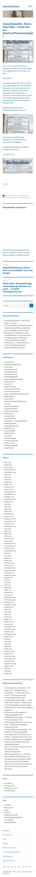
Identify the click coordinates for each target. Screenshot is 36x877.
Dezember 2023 (10, 519)
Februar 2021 (9, 592)
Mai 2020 (8, 614)
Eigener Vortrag (10, 386)
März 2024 (8, 511)
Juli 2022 (8, 553)
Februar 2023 (9, 538)
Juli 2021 (7, 580)
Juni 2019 (8, 641)
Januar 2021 (9, 595)
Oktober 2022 (9, 548)
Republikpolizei (11, 6)
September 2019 (10, 634)
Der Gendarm (22, 197)
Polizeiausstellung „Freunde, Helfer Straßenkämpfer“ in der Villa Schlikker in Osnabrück (19, 707)
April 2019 (8, 646)
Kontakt (7, 812)
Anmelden (8, 783)
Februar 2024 (9, 514)
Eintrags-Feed (10, 786)
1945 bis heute (10, 362)
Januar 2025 (9, 489)
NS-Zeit (7, 404)
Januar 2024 (9, 516)
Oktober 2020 (9, 602)
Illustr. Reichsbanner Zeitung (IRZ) (17, 394)
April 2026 (8, 465)
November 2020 (10, 600)
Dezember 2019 (10, 627)
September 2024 (10, 499)
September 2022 (10, 551)
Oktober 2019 (9, 632)
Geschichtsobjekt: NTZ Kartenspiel (17, 330)
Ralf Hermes (8, 195)
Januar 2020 (9, 624)
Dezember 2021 (10, 568)
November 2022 (10, 546)
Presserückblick (10, 431)
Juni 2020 (8, 612)
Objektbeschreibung (12, 406)
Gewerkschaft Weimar (12, 389)
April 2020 (8, 617)
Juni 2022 (8, 556)
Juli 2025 (8, 475)
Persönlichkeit (10, 416)
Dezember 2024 (10, 492)
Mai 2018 (8, 671)
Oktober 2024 (9, 497)
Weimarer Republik (11, 445)
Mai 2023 (8, 531)
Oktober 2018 (9, 661)
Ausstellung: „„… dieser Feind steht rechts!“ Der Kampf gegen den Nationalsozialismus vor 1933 (17, 345)
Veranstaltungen (10, 438)
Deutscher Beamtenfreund (14, 379)
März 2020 (8, 619)
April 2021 (8, 587)
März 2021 (8, 590)
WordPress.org (10, 791)
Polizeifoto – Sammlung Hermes (16, 421)
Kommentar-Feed (11, 788)
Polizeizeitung (12, 197)
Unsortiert (8, 436)
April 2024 (8, 509)
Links (6, 810)
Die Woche (8, 384)
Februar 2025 (9, 487)
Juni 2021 (8, 582)
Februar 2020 (9, 622)
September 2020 (10, 605)
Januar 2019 (9, 654)
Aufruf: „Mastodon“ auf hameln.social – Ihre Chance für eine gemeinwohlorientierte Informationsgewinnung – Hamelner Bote (19, 751)
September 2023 (10, 526)
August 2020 (9, 607)
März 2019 (8, 649)
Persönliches (9, 413)
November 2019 (10, 629)
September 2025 (10, 472)
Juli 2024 (8, 504)
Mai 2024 (8, 506)
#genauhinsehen (10, 822)
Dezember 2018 (10, 656)
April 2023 (8, 533)
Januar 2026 (9, 467)
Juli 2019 (7, 639)
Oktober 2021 (9, 573)
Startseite (8, 805)
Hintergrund (9, 807)
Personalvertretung (11, 411)
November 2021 (10, 570)
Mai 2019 (8, 644)
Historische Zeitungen (12, 391)
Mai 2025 (8, 479)
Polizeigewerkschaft (12, 426)
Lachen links (9, 399)
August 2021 (9, 578)
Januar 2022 (9, 565)
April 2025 (8, 482)
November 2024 (10, 494)
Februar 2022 (9, 563)
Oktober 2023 (9, 524)
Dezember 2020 (10, 597)
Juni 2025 (8, 477)
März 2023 (8, 536)
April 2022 (8, 558)
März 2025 (8, 484)
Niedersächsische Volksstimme (15, 401)
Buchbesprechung (11, 369)
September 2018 (10, 663)
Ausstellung (9, 367)
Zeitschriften (9, 448)
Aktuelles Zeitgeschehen (13, 364)
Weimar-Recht (10, 443)
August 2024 (9, 502)
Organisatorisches (11, 409)
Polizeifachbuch (10, 418)
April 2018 (8, 673)
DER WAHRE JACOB (11, 377)
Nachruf (28, 197)
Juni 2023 (8, 529)
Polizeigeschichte (11, 423)
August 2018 (9, 666)
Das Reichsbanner (11, 372)
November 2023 (10, 521)
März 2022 (8, 560)
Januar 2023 (9, 541)
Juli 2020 (8, 609)
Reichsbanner (9, 433)
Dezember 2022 (10, 543)
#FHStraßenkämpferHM (13, 817)
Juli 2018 (7, 668)
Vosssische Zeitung (11, 440)
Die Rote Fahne (10, 382)
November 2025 (10, 470)
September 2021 (10, 575)
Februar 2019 (9, 651)
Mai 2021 (8, 585)
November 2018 (10, 659)
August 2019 (9, 636)
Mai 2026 (8, 462)
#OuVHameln (9, 820)
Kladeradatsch (10, 396)
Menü (30, 6)
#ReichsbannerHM (11, 815)
